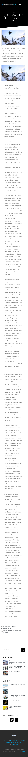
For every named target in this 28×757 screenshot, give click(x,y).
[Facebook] (16, 720)
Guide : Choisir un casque (16, 690)
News (14, 12)
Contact (21, 742)
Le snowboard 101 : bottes (16, 701)
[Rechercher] (23, 650)
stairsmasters (17, 630)
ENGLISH (6, 740)
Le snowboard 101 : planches (17, 684)
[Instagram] (12, 720)
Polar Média (21, 751)
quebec (10, 630)
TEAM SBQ (14, 744)
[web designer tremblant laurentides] (12, 735)
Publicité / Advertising (11, 742)
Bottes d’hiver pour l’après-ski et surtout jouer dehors (17, 667)
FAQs (22, 740)
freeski (5, 630)
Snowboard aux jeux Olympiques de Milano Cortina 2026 (17, 662)
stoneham (6, 632)
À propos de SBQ (15, 740)
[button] (20, 4)
